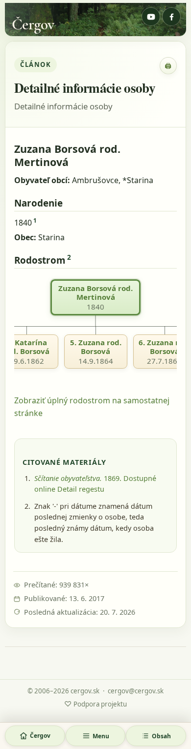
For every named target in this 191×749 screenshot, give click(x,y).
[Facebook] (171, 16)
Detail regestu (80, 489)
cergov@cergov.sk (136, 691)
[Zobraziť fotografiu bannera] (95, 19)
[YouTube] (151, 16)
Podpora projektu (95, 703)
